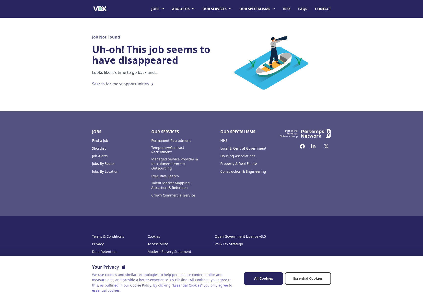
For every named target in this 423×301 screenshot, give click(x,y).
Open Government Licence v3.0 (240, 236)
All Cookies (263, 278)
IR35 (286, 8)
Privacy (98, 244)
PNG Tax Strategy (229, 244)
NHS (223, 140)
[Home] (100, 9)
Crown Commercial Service (173, 195)
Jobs (155, 8)
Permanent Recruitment (171, 140)
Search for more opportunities (120, 84)
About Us (181, 8)
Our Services (214, 8)
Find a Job (100, 140)
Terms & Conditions (108, 236)
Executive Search (165, 176)
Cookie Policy (140, 285)
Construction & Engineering (243, 171)
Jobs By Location (105, 171)
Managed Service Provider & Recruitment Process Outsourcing (174, 164)
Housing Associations (237, 156)
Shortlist (99, 148)
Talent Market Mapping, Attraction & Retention (171, 185)
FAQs (302, 8)
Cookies (154, 236)
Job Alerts (100, 156)
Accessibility (158, 244)
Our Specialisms (254, 8)
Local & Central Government (243, 148)
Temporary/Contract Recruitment (167, 150)
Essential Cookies (308, 278)
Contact (323, 8)
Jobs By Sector (103, 163)
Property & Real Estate (238, 163)
